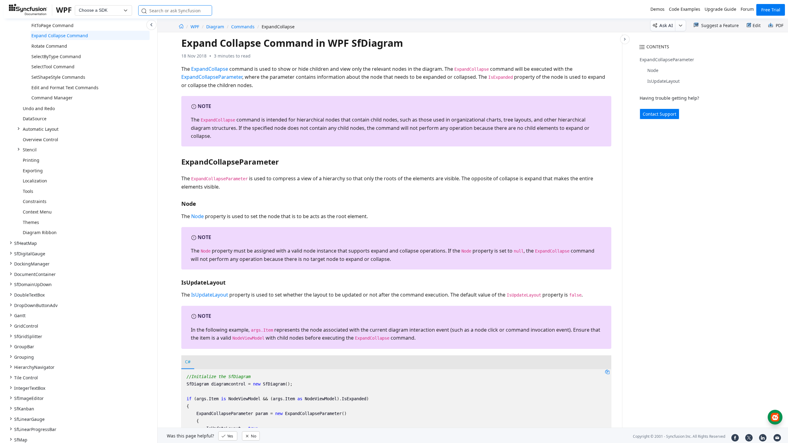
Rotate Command (49, 46)
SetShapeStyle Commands (58, 77)
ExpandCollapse (209, 69)
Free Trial (770, 10)
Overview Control (40, 139)
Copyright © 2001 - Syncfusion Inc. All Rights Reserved (679, 436)
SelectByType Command (56, 56)
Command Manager (52, 98)
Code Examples (684, 9)
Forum (747, 9)
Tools (28, 191)
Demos (657, 9)
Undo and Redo (39, 108)
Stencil (30, 150)
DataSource (34, 119)
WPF (195, 27)
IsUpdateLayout (663, 81)
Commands (243, 27)
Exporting (33, 171)
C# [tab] (188, 362)
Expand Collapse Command (59, 35)
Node (652, 70)
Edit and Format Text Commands (64, 87)
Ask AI (666, 25)
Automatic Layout (40, 129)
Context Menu (37, 212)
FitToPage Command (52, 25)
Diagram (215, 27)
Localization (35, 181)
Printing (31, 160)
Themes (31, 222)
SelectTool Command (52, 67)
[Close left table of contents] (151, 24)
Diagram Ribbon (40, 232)
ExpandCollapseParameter (667, 59)
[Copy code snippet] (607, 371)
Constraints (34, 201)
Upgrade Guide (720, 9)
